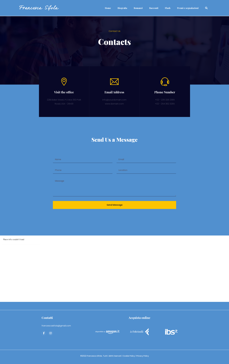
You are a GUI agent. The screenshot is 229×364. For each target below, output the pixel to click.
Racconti (153, 8)
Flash (167, 8)
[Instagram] (51, 333)
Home (108, 8)
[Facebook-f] (44, 333)
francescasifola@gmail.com (56, 325)
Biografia (122, 8)
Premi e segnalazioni (188, 8)
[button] (206, 8)
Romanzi (138, 8)
